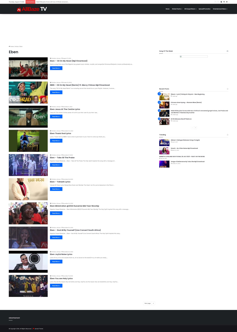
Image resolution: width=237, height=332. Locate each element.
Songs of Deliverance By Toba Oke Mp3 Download (188, 161)
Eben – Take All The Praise (62, 157)
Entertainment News (219, 9)
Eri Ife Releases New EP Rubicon (181, 119)
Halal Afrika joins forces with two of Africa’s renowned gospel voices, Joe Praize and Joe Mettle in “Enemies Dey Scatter (71, 2)
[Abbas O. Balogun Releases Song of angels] (164, 142)
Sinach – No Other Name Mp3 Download (184, 148)
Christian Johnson (56, 58)
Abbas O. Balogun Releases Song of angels (185, 140)
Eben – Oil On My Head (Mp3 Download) (68, 61)
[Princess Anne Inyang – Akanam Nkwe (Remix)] (164, 105)
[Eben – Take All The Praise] (28, 165)
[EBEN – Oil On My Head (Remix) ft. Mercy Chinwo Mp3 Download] (28, 92)
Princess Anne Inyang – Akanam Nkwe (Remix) (186, 102)
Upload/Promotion (204, 9)
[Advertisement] (118, 30)
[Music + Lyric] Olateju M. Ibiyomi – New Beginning (188, 94)
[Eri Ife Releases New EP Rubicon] (164, 121)
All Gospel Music (189, 9)
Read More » (56, 68)
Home (167, 9)
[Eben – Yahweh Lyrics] (28, 189)
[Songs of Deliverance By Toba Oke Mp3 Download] (164, 164)
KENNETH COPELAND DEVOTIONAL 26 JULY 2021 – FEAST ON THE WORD (182, 156)
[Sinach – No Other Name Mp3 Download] (164, 150)
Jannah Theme (39, 328)
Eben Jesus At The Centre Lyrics (65, 109)
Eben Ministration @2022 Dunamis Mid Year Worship (74, 206)
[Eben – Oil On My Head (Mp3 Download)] (28, 68)
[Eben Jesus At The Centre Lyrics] (28, 117)
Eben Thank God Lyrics (60, 133)
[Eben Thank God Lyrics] (28, 141)
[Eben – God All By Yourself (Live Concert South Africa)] (28, 238)
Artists (17, 46)
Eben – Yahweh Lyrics (60, 181)
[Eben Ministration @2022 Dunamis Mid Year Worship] (28, 213)
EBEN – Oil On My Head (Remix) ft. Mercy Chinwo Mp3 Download (80, 85)
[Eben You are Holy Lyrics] (28, 286)
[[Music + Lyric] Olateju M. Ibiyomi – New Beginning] (164, 96)
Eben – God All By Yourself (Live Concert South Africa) (75, 230)
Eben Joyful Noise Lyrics (61, 254)
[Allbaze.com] (32, 9)
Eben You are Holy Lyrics (61, 278)
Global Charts (176, 9)
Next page (148, 303)
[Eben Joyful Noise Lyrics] (28, 262)
